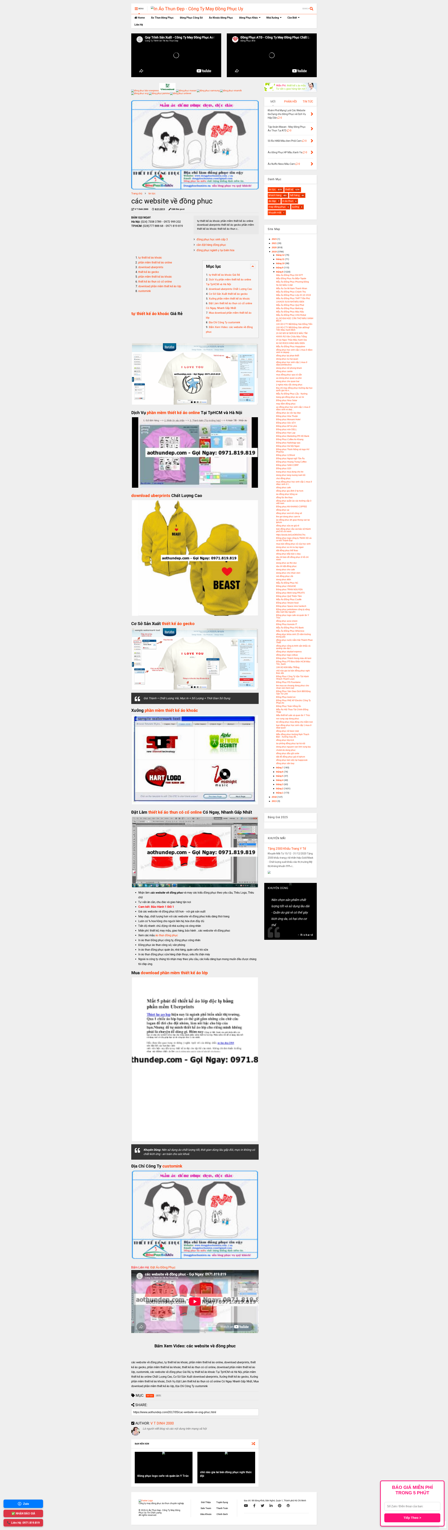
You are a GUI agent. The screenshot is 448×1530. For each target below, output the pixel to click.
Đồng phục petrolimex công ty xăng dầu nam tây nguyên (293, 610)
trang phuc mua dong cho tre (289, 472)
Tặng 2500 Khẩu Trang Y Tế (287, 848)
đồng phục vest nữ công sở (289, 513)
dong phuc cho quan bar (287, 381)
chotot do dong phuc (286, 750)
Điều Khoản (205, 1514)
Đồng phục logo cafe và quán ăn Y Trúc (163, 1476)
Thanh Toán (222, 1508)
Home (141, 17)
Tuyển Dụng (222, 1502)
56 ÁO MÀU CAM (284, 285)
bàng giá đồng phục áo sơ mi (290, 397)
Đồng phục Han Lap (285, 433)
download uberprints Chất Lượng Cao (230, 289)
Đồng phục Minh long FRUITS (290, 593)
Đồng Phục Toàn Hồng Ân (288, 706)
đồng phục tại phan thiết (287, 355)
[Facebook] (254, 1506)
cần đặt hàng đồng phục (211, 244)
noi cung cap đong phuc (287, 718)
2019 (274, 252)
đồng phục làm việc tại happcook (291, 760)
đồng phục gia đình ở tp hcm (289, 491)
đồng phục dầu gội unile (287, 753)
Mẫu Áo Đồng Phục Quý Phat (290, 305)
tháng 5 (280, 776)
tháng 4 (280, 780)
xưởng (295, 206)
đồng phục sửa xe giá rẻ (287, 525)
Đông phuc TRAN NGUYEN (289, 589)
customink (144, 291)
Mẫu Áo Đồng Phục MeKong (289, 308)
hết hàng (295, 195)
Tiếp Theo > (412, 1518)
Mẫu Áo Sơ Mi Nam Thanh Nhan (291, 288)
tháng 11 (280, 259)
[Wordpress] (288, 1506)
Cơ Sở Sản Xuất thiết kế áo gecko (228, 293)
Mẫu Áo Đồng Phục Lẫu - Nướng (291, 394)
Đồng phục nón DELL (286, 429)
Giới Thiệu (206, 1502)
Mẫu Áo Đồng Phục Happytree (290, 346)
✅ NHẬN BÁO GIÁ (23, 1513)
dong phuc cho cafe (285, 569)
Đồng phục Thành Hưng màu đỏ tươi (293, 658)
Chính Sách (222, 1514)
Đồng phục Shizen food (287, 603)
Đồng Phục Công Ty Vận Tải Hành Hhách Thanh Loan (292, 677)
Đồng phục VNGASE (286, 586)
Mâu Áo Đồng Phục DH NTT (289, 275)
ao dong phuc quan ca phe (289, 378)
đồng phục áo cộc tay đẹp (288, 413)
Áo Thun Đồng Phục (162, 17)
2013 (274, 801)
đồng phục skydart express (289, 651)
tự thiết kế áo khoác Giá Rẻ (224, 274)
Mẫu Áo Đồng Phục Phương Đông (292, 282)
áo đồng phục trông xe (287, 494)
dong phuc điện (283, 579)
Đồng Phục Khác (248, 17)
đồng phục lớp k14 (285, 740)
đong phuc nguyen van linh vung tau (293, 747)
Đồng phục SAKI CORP (287, 465)
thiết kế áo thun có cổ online (155, 281)
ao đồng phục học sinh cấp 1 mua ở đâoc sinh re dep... (293, 408)
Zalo (26, 1504)
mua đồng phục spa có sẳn (289, 374)
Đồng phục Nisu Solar (286, 400)
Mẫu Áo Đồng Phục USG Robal (291, 315)
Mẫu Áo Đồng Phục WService (290, 631)
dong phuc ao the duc (286, 563)
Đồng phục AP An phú (286, 426)
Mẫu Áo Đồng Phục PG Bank (290, 627)
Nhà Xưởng (272, 17)
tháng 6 (280, 772)
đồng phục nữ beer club (287, 731)
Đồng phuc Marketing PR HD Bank (292, 436)
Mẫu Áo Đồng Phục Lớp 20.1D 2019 (293, 295)
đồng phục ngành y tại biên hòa (215, 250)
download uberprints (150, 267)
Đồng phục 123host (285, 455)
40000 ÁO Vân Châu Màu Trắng (291, 336)
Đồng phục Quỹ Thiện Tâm (289, 596)
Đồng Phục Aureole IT (286, 624)
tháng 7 (280, 767)
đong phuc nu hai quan (287, 359)
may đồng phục (277, 206)
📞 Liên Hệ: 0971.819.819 (23, 1522)
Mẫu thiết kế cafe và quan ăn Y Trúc (293, 715)
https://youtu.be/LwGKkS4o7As (290, 535)
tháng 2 (280, 788)
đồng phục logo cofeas (287, 655)
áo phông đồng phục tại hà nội (290, 743)
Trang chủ (136, 193)
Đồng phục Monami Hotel (288, 419)
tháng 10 (280, 263)
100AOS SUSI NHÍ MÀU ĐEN (290, 302)
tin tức (151, 193)
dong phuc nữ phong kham (289, 368)
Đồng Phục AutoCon (286, 697)
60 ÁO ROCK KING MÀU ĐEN (290, 343)
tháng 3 (280, 784)
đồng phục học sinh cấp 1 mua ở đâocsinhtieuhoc (291, 363)
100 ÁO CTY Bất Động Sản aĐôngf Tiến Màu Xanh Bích (292, 328)
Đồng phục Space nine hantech (291, 606)
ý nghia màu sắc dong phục (289, 384)
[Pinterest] (279, 1506)
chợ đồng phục (283, 478)
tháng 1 (280, 793)
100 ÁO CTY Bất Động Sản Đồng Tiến (294, 324)
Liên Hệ (138, 24)
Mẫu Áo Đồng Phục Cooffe (289, 599)
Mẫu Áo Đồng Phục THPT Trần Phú (293, 298)
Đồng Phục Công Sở (191, 17)
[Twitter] (262, 1506)
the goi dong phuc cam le (288, 516)
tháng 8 (280, 272)
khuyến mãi (275, 212)
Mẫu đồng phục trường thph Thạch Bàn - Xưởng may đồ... (292, 735)
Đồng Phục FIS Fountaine (288, 682)
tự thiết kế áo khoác (150, 257)
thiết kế (289, 189)
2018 (274, 797)
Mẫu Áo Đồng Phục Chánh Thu (291, 292)
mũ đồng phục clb (284, 576)
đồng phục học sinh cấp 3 (212, 239)
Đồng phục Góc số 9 (286, 423)
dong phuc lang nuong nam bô (290, 475)
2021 (274, 243)
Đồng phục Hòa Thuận (287, 416)
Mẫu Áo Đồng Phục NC (287, 583)
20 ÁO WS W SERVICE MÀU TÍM (291, 333)
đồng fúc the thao (284, 497)
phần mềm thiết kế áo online (155, 262)
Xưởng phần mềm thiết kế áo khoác (229, 298)
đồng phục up (282, 510)
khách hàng (275, 195)
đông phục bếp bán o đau (288, 554)
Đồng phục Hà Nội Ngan (288, 446)
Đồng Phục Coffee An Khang (289, 439)
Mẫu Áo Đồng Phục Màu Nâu (290, 312)
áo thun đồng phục (166, 935)
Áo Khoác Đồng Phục (221, 17)
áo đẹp (272, 201)
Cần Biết (292, 17)
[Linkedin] (271, 1506)
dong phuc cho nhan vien (288, 573)
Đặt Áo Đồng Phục (163, 1267)
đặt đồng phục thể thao (287, 550)
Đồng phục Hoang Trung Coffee (291, 462)
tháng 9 (280, 267)
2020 (274, 247)
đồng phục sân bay (285, 763)
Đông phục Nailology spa (288, 443)
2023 (274, 239)
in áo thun (287, 201)
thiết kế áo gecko (148, 272)
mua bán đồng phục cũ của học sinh (293, 544)
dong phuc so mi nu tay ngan (290, 547)
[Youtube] (246, 1506)
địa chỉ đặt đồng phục (286, 566)
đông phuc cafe (283, 487)
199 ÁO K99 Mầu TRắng (287, 667)
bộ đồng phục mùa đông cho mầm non (294, 722)
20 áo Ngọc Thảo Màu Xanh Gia (291, 340)
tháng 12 (280, 255)
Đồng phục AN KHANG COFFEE (291, 506)
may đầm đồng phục (286, 404)
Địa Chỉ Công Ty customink (224, 322)
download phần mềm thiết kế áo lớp (159, 286)
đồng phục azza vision (287, 621)
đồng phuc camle (284, 371)
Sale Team (206, 1508)
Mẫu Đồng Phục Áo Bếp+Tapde (291, 278)
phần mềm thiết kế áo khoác (155, 276)
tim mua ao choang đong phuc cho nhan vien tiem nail (292, 686)
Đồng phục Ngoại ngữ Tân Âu (290, 458)
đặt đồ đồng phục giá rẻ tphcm (290, 757)
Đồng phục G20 (283, 468)
